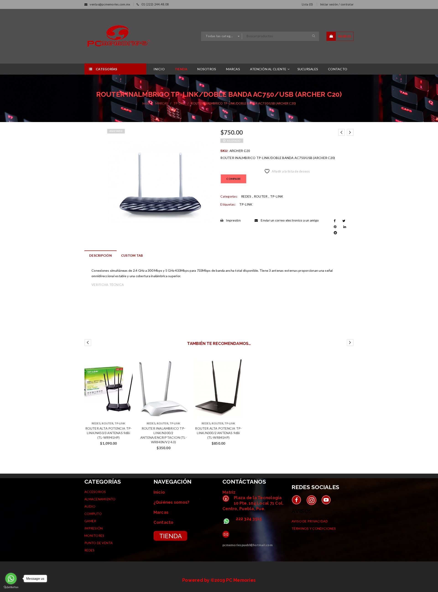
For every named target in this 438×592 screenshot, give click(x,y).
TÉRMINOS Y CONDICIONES (314, 528)
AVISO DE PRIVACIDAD (310, 521)
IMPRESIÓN (93, 528)
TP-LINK (179, 103)
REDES (246, 196)
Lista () (307, 4)
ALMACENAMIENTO (100, 499)
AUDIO (89, 506)
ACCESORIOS (95, 492)
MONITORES (94, 535)
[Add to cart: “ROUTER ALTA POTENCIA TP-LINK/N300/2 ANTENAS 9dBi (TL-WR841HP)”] (214, 389)
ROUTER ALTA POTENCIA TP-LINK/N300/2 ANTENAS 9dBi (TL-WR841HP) (218, 432)
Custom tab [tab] (132, 255)
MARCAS (161, 103)
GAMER (90, 521)
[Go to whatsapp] (11, 578)
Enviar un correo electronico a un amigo (289, 220)
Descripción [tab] (100, 255)
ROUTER (261, 196)
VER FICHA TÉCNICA (107, 285)
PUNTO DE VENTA (98, 543)
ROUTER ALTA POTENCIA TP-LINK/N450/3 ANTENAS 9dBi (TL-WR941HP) (108, 432)
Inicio (146, 103)
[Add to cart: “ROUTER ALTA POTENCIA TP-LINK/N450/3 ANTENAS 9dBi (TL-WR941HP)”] (104, 389)
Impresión (233, 220)
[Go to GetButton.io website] (11, 587)
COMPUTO (93, 514)
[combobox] (221, 36)
